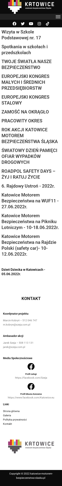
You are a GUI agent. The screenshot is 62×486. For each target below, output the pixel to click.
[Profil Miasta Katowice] (31, 386)
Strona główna (11, 411)
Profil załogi (31, 374)
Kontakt (7, 423)
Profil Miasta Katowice (31, 394)
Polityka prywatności (15, 419)
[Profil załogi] (31, 366)
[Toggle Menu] (58, 16)
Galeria (7, 415)
